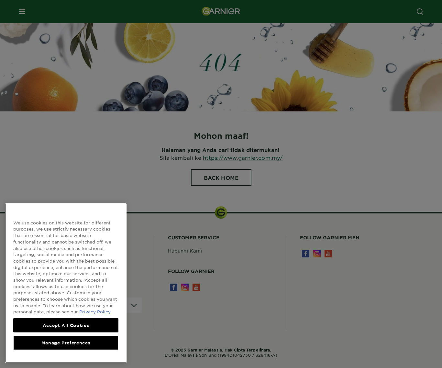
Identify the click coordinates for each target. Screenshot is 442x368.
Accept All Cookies (66, 325)
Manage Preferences (66, 342)
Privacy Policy (95, 311)
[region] (66, 283)
